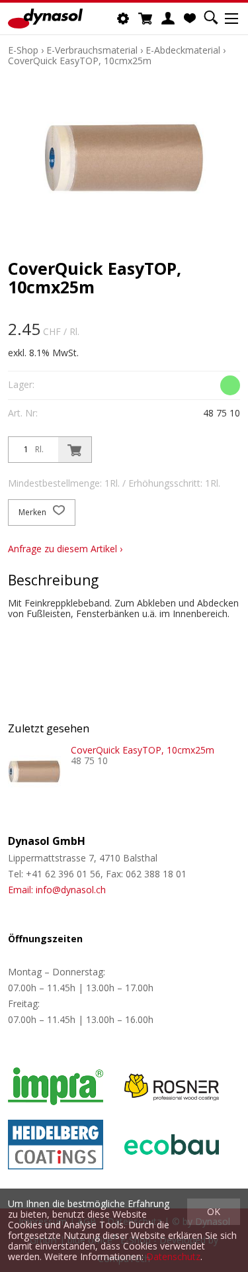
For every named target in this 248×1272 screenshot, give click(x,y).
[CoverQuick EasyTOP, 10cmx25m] (34, 771)
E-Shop (23, 50)
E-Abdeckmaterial (182, 50)
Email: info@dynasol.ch (57, 889)
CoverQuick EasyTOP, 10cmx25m (79, 60)
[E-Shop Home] (45, 18)
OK (213, 1211)
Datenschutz (173, 1256)
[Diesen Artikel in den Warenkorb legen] (74, 449)
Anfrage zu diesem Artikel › (65, 548)
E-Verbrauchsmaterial (92, 50)
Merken (33, 512)
